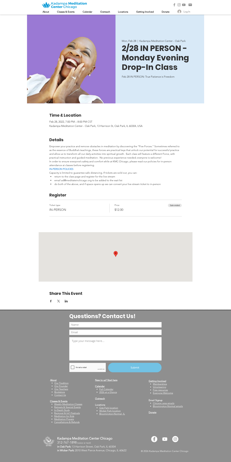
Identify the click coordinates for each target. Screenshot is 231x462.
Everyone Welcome (163, 392)
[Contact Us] (190, 5)
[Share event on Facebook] (50, 301)
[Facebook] (174, 5)
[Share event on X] (58, 301)
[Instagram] (179, 5)
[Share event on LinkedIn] (66, 301)
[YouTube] (184, 5)
